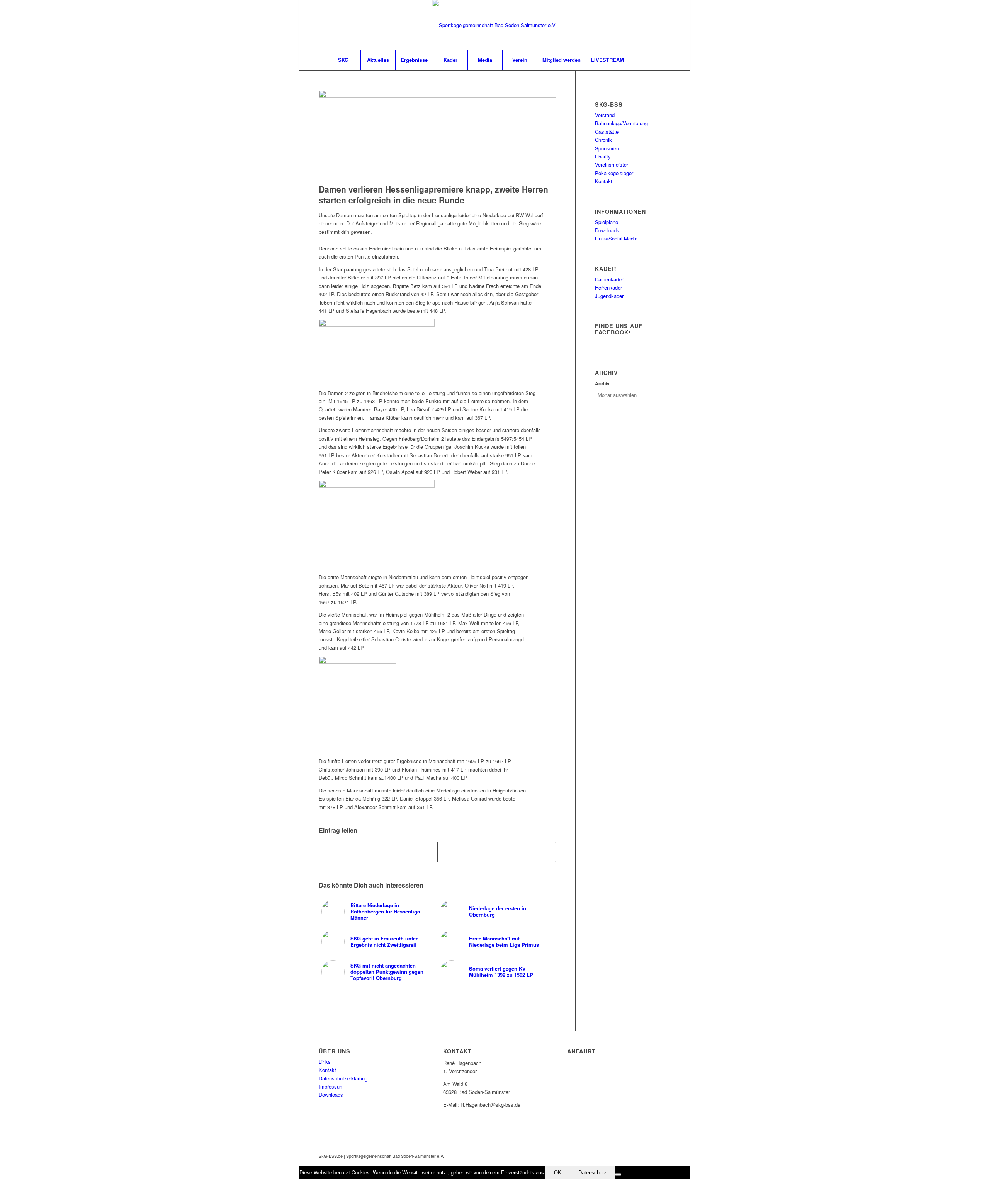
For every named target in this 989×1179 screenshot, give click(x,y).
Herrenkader (608, 287)
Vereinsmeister (611, 164)
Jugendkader (609, 296)
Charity (603, 156)
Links (325, 1061)
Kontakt (603, 181)
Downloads (607, 230)
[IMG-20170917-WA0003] (437, 135)
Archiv (602, 383)
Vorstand (605, 115)
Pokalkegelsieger (614, 173)
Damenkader (609, 279)
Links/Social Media (616, 238)
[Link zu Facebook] (641, 25)
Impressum (331, 1086)
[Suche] (646, 60)
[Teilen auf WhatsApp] (497, 852)
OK (557, 1173)
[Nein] (618, 1174)
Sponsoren (607, 148)
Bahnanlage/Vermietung (621, 123)
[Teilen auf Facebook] (378, 852)
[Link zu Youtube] (653, 25)
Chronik (603, 139)
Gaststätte (607, 131)
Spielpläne (606, 222)
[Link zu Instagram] (664, 25)
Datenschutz (592, 1173)
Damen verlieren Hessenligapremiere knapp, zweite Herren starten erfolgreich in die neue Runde (433, 194)
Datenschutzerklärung (343, 1078)
